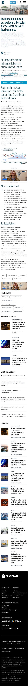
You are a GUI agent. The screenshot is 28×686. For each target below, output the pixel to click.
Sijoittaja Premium (6, 311)
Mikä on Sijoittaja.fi (18, 595)
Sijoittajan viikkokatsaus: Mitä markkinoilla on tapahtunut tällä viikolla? (18, 463)
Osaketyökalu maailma (7, 300)
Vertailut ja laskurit (7, 595)
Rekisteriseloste (6, 651)
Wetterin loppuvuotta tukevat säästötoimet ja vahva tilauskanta (18, 530)
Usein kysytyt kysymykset (19, 593)
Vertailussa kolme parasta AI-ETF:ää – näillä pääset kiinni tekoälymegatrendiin (19, 502)
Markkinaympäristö (6, 307)
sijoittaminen (17, 278)
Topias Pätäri (14, 522)
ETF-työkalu (5, 297)
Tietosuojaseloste (19, 648)
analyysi (14, 355)
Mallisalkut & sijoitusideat (8, 304)
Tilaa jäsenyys (16, 590)
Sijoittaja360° (5, 605)
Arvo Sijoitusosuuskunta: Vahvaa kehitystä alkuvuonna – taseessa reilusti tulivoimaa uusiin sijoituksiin (18, 447)
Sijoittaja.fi (14, 467)
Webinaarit (4, 608)
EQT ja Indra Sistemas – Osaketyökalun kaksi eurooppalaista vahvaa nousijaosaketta (18, 477)
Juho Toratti (14, 493)
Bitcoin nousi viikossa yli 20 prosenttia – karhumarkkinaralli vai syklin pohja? (18, 431)
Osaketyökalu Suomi (16, 297)
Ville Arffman (14, 454)
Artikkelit (4, 590)
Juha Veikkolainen (15, 506)
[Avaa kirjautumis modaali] (20, 2)
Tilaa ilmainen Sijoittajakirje (9, 610)
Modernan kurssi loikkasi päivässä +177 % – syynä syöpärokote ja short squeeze (18, 516)
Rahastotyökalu (18, 311)
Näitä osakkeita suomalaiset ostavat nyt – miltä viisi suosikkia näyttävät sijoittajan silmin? (18, 558)
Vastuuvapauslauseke (7, 648)
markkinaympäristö (12, 275)
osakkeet (22, 275)
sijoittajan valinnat (6, 278)
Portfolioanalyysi (19, 307)
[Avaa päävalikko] (24, 2)
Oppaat (3, 593)
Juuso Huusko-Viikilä (16, 437)
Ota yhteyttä (16, 597)
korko (3, 275)
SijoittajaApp (5, 612)
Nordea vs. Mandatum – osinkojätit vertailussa (18, 490)
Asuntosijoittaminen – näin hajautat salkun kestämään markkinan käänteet (19, 543)
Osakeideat (5, 597)
